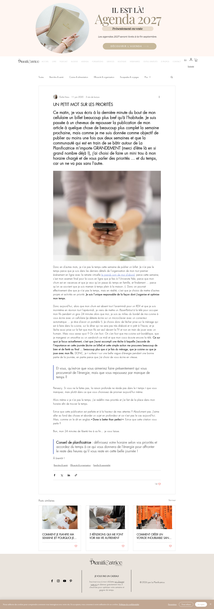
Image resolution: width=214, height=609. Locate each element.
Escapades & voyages (129, 77)
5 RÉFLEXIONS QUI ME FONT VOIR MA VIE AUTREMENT (106, 536)
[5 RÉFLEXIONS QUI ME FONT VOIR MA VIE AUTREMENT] (107, 517)
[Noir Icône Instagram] (58, 581)
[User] (191, 59)
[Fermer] (210, 604)
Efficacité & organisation (104, 77)
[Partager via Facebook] (54, 475)
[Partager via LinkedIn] (68, 475)
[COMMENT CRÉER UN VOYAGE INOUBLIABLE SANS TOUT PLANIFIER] (154, 517)
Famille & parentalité (101, 465)
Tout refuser (186, 604)
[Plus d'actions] (159, 97)
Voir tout (172, 500)
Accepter (201, 604)
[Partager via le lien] (76, 475)
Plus (146, 77)
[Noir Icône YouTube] (64, 581)
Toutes (41, 77)
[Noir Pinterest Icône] (71, 581)
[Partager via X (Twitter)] (61, 475)
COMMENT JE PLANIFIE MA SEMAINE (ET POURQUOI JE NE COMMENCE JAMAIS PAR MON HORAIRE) (59, 536)
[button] (196, 60)
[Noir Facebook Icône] (52, 581)
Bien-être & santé (56, 77)
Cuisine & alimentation (78, 77)
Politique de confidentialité (129, 604)
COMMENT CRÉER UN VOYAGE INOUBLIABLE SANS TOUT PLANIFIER (153, 536)
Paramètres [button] (172, 604)
